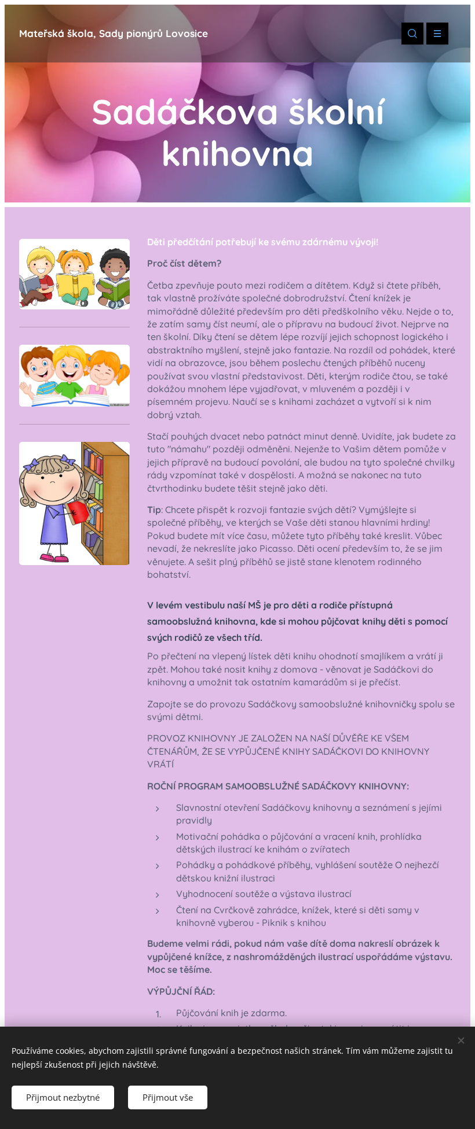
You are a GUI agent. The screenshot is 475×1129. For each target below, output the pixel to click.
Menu (437, 34)
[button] (412, 34)
